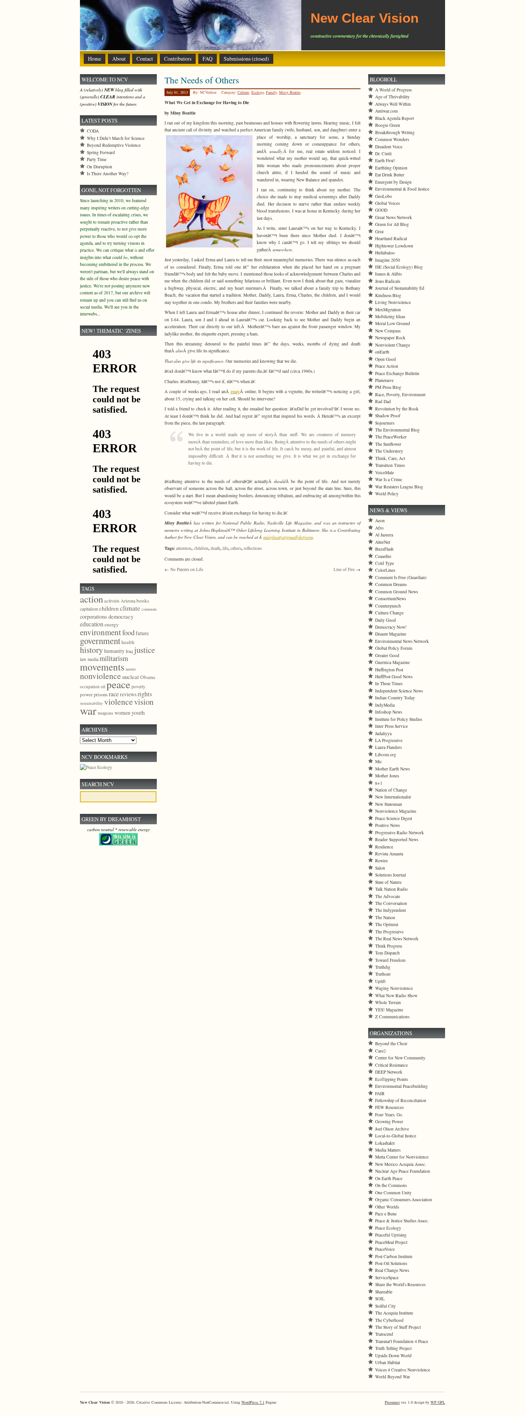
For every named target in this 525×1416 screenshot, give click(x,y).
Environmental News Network (402, 641)
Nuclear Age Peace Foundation (402, 1171)
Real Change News (392, 1270)
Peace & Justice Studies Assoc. (402, 1220)
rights (145, 694)
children (201, 548)
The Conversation (391, 903)
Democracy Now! (391, 627)
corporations (93, 616)
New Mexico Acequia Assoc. (400, 1164)
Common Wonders (392, 139)
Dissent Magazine (390, 634)
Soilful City (385, 1306)
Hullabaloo (385, 253)
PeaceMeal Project (391, 1242)
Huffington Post (389, 669)
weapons (105, 713)
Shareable (383, 1292)
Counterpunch (388, 606)
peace (118, 684)
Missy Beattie (290, 92)
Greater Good (387, 655)
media (93, 659)
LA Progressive (388, 740)
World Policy (387, 493)
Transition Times (390, 465)
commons (149, 609)
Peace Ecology (388, 1228)
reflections (253, 548)
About (119, 58)
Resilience (384, 847)
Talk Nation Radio (391, 889)
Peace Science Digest (393, 818)
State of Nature (388, 882)
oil (103, 686)
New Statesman (388, 804)
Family (271, 92)
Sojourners (384, 423)
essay (235, 391)
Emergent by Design (393, 182)
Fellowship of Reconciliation (400, 1100)
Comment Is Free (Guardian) (401, 577)
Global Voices (387, 203)
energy (112, 624)
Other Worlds (387, 1207)
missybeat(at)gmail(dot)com (288, 537)
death (215, 548)
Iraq (129, 651)
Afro (379, 528)
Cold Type (384, 563)
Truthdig (382, 967)
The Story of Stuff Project (398, 1327)
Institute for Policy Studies (398, 719)
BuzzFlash (384, 549)
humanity (114, 650)
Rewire (381, 860)
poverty (138, 686)
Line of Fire (344, 569)
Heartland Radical (391, 238)
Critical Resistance (391, 1065)
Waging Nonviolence (394, 988)
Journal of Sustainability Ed (399, 288)
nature (131, 669)
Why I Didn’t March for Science (116, 138)
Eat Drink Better (389, 175)
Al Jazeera (384, 535)
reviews (128, 694)
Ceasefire (383, 556)
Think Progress (388, 946)
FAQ (208, 58)
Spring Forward (101, 152)
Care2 (380, 1051)
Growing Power (389, 1121)
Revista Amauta (389, 854)
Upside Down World (393, 1355)
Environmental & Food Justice (402, 189)
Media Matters (387, 1150)
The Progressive (389, 932)
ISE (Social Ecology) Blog (399, 267)
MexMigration (388, 309)
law (83, 659)
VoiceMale (384, 472)
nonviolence (100, 675)
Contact (144, 58)
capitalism (89, 609)
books (142, 600)
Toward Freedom (390, 960)
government (100, 640)
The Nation (385, 917)
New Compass (387, 331)
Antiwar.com (386, 111)
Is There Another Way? (107, 173)
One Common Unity (393, 1192)
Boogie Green (387, 125)
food (128, 632)
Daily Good (385, 620)
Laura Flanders (388, 747)
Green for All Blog (392, 224)
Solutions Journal (390, 875)
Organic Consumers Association (403, 1199)
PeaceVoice (385, 1249)
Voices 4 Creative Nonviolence (402, 1370)
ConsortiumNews (390, 598)
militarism (114, 658)
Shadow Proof (387, 415)
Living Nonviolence (393, 302)
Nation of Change (391, 790)
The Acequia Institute (394, 1313)
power (86, 694)
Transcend (384, 1334)
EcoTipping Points (391, 1079)
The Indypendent (390, 910)
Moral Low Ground (392, 323)
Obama (147, 677)
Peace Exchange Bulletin (397, 373)
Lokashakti (385, 1143)
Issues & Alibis (388, 274)
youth (138, 712)
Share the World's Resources (400, 1284)
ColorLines (385, 570)
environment (100, 632)
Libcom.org (385, 754)
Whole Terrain (388, 1002)
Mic (378, 761)
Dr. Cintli (383, 153)
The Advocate (387, 896)
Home (94, 58)
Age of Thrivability (392, 97)
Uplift (380, 981)
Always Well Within (393, 104)
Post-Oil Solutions (391, 1263)
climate (130, 608)
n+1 (378, 783)
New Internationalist (393, 797)
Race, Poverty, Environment (400, 394)
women (122, 712)
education (91, 624)
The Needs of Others (201, 80)
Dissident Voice (388, 146)
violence (118, 701)
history (91, 649)
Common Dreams (391, 584)
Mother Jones (387, 776)
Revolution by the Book (397, 409)
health (128, 642)
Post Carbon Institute (393, 1256)
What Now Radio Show (396, 995)
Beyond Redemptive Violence (114, 145)
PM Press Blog (388, 387)
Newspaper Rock (390, 337)
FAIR (380, 1093)
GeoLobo (383, 196)
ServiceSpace (387, 1277)
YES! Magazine (389, 1010)
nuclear (130, 677)
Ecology (257, 92)
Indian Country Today (395, 698)
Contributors (177, 58)
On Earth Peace (388, 1178)
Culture (243, 92)
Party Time (96, 159)
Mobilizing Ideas (390, 316)
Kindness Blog (388, 295)
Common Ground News (396, 591)
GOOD (381, 210)
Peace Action (386, 366)
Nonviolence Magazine (395, 811)
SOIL (380, 1298)
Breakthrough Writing (395, 132)
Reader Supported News (396, 839)
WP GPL (437, 1402)
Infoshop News (388, 712)
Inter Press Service (391, 726)
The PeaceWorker (391, 437)
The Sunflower (388, 444)
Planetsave (384, 380)
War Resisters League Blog (399, 487)
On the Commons (391, 1185)
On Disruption (99, 166)
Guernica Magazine (392, 662)
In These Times (388, 683)
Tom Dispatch (387, 953)
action (91, 599)
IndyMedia (385, 705)
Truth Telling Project (393, 1348)
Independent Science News (399, 691)
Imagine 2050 (387, 260)
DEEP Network (388, 1072)
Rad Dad (383, 401)
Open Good (385, 359)
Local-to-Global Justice (395, 1136)
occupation (90, 686)
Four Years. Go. (389, 1114)
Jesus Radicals (387, 281)
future (142, 633)
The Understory (389, 451)
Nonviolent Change (392, 345)
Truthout (382, 974)
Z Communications (392, 1016)
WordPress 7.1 (252, 1402)
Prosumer (392, 1402)
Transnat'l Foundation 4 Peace (401, 1341)
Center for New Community (400, 1058)
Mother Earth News (392, 769)
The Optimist (386, 924)
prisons (101, 694)
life (225, 548)
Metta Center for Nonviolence (402, 1157)
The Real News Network (397, 938)
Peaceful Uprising (391, 1235)
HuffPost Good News (393, 676)
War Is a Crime (388, 479)
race (114, 694)
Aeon (380, 520)
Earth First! (385, 160)
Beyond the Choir (391, 1043)
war (88, 710)
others (236, 548)
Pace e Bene (386, 1214)
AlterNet (382, 542)
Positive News (387, 825)
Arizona (128, 601)
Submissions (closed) (246, 58)
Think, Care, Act (390, 458)
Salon (380, 868)
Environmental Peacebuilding (401, 1086)
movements (102, 666)
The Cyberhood (389, 1320)
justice (144, 649)
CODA (93, 131)
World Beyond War (392, 1376)
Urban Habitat (387, 1362)
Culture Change (389, 613)
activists (112, 601)
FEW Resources (389, 1107)
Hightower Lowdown (394, 246)
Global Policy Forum (393, 648)
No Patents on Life (186, 569)
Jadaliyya (383, 733)
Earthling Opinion (391, 168)
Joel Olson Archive (392, 1129)
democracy (120, 616)
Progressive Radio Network (399, 832)
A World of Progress (393, 90)
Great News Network (393, 217)
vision (143, 701)
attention (183, 548)
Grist (379, 231)
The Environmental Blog (397, 430)
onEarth (382, 352)
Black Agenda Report (394, 118)
